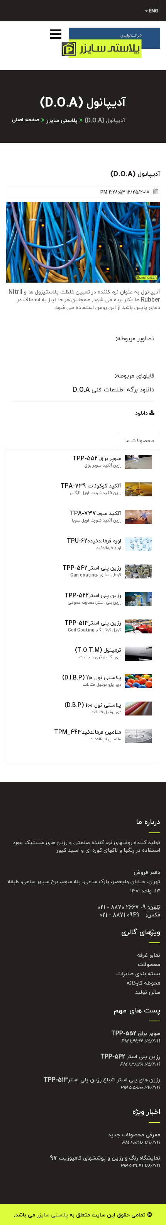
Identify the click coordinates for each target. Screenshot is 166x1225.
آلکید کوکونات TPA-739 (91, 486)
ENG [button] (153, 11)
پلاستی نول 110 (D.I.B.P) (91, 677)
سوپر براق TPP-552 (97, 458)
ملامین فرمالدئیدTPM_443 (87, 732)
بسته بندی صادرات (138, 974)
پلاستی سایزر (62, 120)
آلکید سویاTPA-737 (95, 513)
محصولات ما (139, 440)
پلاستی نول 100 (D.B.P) (92, 705)
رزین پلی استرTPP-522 (92, 595)
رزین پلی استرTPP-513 (92, 623)
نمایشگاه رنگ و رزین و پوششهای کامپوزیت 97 (105, 1158)
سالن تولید (147, 992)
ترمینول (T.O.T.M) (98, 650)
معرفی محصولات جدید (134, 1135)
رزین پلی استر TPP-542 (92, 568)
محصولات (149, 964)
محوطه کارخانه (143, 983)
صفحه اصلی (25, 120)
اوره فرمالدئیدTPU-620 (94, 541)
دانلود (142, 413)
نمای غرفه (148, 955)
